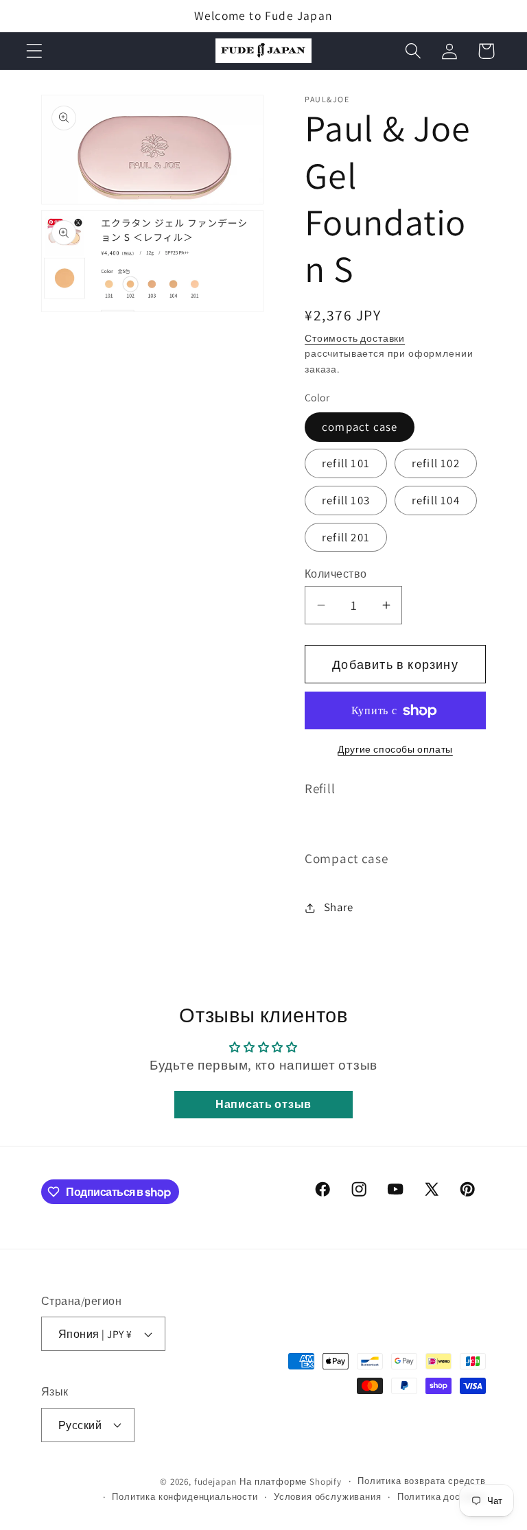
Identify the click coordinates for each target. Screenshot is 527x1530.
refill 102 (436, 463)
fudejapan (215, 1481)
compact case (359, 426)
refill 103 (346, 500)
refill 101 (346, 463)
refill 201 (346, 537)
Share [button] (338, 907)
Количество (336, 573)
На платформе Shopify (290, 1481)
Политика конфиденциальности (185, 1497)
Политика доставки (441, 1497)
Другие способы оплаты (395, 748)
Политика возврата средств (422, 1481)
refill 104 (436, 500)
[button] (34, 51)
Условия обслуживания (328, 1497)
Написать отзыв (263, 1104)
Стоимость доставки (355, 337)
